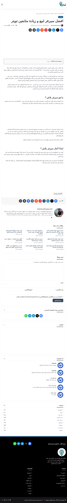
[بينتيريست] (46, 30)
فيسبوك (60, 422)
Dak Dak (54, 363)
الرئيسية (60, 13)
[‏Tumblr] (49, 30)
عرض (49, 61)
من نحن (63, 485)
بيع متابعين (45, 152)
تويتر (61, 412)
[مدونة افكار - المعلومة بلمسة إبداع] (62, 4)
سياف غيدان (53, 393)
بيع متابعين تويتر (26, 101)
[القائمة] (2, 5)
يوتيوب (60, 430)
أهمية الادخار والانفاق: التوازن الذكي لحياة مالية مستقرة (34, 246)
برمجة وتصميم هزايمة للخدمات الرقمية (33, 500)
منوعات (55, 13)
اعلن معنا (62, 478)
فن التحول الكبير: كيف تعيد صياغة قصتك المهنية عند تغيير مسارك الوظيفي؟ (35, 232)
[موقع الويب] (52, 217)
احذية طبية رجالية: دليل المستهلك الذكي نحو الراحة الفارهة (55, 239)
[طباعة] (30, 30)
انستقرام (60, 410)
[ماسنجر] (38, 30)
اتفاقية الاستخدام (61, 475)
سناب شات (59, 420)
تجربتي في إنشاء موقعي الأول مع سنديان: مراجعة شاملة (35, 239)
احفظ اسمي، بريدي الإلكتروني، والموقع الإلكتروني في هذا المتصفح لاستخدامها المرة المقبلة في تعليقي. (39, 296)
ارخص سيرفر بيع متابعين (39, 84)
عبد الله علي (53, 378)
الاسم (61, 282)
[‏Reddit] (42, 30)
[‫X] (57, 30)
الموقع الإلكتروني (28, 289)
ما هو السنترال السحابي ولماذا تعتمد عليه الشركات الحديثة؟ (54, 246)
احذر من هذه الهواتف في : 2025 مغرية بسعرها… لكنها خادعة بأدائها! (14, 246)
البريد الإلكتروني (59, 289)
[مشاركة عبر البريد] (34, 30)
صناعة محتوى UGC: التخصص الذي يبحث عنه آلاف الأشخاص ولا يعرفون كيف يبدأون (54, 232)
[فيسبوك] (61, 30)
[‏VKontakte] (32, 201)
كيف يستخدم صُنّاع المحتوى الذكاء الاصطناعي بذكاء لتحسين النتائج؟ (14, 231)
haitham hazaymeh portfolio (14, 214)
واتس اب (60, 427)
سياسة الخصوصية (60, 483)
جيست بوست (57, 193)
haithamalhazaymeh (55, 25)
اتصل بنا (63, 473)
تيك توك (60, 415)
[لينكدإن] (53, 30)
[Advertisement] (33, 44)
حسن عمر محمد (52, 385)
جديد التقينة (59, 417)
